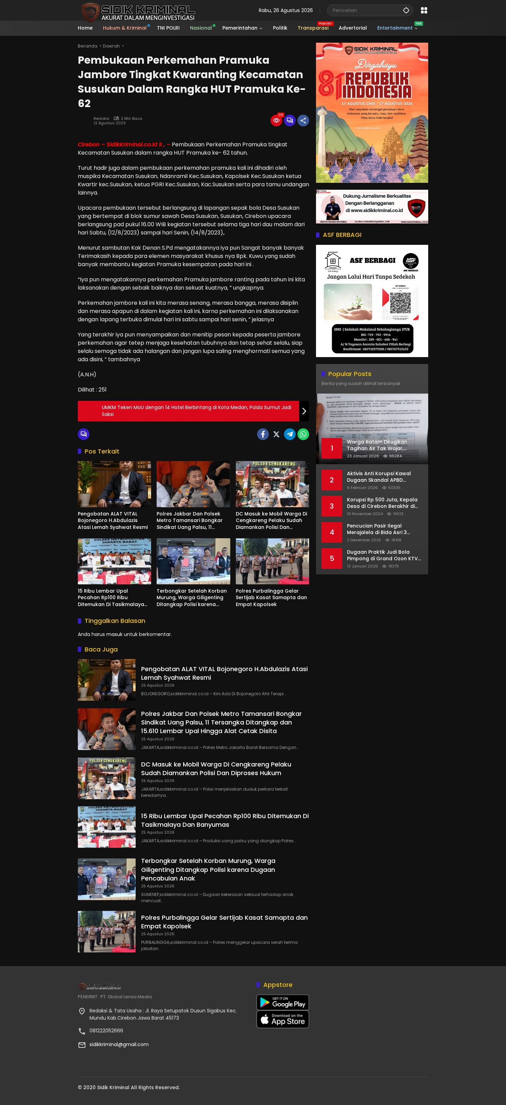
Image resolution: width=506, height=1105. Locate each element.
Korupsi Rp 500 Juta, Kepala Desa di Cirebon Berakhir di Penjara (382, 503)
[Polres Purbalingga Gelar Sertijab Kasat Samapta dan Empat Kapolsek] (272, 561)
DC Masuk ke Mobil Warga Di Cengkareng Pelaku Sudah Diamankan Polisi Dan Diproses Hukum (271, 521)
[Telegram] (290, 434)
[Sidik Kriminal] (137, 10)
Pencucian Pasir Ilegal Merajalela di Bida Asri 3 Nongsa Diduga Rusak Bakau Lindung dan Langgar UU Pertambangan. (383, 529)
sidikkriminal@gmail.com (119, 1044)
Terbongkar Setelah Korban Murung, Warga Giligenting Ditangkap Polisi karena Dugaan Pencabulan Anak (192, 598)
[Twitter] (276, 434)
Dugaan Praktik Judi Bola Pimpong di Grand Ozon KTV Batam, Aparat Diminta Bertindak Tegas (382, 555)
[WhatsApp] (303, 434)
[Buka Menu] (424, 10)
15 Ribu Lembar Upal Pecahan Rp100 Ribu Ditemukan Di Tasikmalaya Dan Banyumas (111, 598)
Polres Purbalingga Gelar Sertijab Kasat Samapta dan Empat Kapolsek (271, 598)
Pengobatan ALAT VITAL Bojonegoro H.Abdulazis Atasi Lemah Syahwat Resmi (113, 521)
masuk (114, 634)
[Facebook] (263, 434)
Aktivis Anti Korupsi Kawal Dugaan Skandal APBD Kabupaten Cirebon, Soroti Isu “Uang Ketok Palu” (384, 477)
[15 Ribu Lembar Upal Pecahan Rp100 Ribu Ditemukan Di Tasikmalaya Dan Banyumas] (114, 561)
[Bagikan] (303, 120)
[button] (406, 10)
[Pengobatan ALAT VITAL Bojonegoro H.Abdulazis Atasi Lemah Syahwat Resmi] (114, 484)
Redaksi (101, 119)
